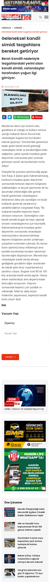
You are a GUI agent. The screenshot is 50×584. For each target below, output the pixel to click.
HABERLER (6, 28)
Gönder (9, 357)
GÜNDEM (18, 28)
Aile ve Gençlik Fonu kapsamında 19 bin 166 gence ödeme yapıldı (30, 526)
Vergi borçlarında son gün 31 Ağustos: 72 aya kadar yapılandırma (30, 573)
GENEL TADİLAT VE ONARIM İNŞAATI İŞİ (24, 409)
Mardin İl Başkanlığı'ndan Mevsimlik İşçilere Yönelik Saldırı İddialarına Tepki (31, 512)
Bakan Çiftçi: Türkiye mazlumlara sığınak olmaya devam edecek (30, 559)
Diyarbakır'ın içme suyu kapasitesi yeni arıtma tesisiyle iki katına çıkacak (30, 542)
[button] (46, 17)
